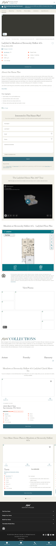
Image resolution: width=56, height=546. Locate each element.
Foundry (26, 357)
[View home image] (8, 295)
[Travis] (28, 453)
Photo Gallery (27, 10)
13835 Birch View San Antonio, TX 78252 (12, 407)
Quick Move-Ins (44, 10)
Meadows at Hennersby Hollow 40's (27, 39)
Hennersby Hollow (15, 39)
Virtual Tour (11, 10)
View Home (28, 426)
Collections (35, 10)
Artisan (5, 357)
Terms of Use (15, 166)
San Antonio (7, 39)
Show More (4, 89)
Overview (4, 10)
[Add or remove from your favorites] (51, 381)
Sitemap (21, 540)
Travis (6, 469)
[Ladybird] (28, 388)
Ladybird (6, 413)
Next (53, 360)
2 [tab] (26, 498)
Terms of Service (6, 167)
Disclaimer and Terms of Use (21, 536)
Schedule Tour (28, 66)
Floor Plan (19, 10)
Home (3, 39)
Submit (28, 159)
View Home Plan (28, 493)
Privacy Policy (8, 166)
